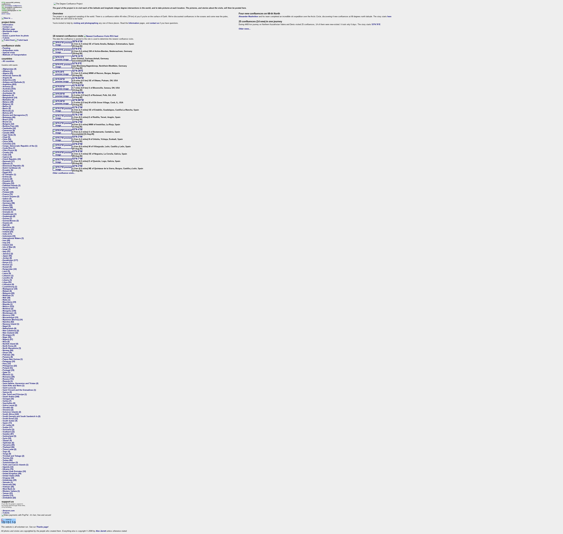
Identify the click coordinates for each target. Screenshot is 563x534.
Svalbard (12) (9, 432)
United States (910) (11, 476)
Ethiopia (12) (8, 183)
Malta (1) (6, 300)
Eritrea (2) (7, 177)
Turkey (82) (7, 460)
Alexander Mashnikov (248, 16)
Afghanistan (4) (9, 69)
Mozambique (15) (10, 317)
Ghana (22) (7, 205)
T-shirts (6, 38)
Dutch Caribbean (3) (12, 168)
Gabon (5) (7, 199)
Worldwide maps (10, 31)
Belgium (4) (8, 104)
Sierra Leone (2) (10, 405)
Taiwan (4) (7, 440)
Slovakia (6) (8, 407)
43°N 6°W (77, 144)
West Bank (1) (9, 489)
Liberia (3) (7, 280)
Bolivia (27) (8, 113)
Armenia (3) (8, 86)
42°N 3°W (77, 166)
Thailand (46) (8, 447)
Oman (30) (7, 353)
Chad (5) (6, 137)
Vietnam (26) (8, 487)
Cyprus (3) (7, 157)
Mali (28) (6, 298)
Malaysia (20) (8, 293)
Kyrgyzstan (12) (10, 269)
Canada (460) (8, 133)
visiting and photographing (85, 23)
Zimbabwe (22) (9, 498)
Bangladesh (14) (10, 97)
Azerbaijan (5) (9, 93)
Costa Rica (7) (9, 148)
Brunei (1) (7, 122)
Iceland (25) (8, 232)
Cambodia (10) (9, 128)
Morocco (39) (8, 315)
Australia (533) (9, 89)
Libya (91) (7, 282)
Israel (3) (6, 249)
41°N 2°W (77, 107)
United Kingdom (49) (12, 473)
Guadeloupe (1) (9, 214)
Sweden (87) (8, 434)
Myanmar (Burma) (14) (13, 320)
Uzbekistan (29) (9, 480)
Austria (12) (8, 91)
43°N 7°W (77, 158)
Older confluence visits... (64, 173)
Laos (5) (6, 271)
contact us (154, 23)
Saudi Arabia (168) (11, 396)
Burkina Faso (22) (10, 126)
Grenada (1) (8, 212)
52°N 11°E (77, 56)
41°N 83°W (78, 85)
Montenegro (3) (9, 313)
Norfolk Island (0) (10, 344)
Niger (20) (7, 337)
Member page (9, 29)
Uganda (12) (8, 467)
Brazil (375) (8, 119)
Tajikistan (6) (8, 443)
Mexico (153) (8, 306)
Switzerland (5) (9, 436)
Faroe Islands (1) (10, 188)
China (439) (8, 141)
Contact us (7, 27)
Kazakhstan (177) (10, 260)
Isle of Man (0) (9, 247)
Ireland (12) (8, 245)
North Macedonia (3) (12, 348)
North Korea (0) (9, 346)
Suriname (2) (8, 429)
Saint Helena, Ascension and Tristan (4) (20, 383)
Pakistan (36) (8, 355)
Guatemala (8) (9, 216)
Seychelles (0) (9, 403)
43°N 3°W (77, 136)
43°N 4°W (77, 129)
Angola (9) (7, 78)
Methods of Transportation (15, 55)
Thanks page (42, 527)
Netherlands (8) (9, 328)
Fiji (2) (5, 190)
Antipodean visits (10, 50)
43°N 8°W (77, 151)
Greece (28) (8, 207)
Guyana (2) (7, 223)
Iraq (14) (6, 243)
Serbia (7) (7, 401)
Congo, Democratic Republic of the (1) (20, 146)
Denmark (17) (9, 161)
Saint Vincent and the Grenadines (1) (19, 390)
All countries (8, 61)
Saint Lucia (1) (9, 388)
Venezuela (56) (9, 484)
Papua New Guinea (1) (13, 359)
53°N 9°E (77, 48)
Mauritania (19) (9, 302)
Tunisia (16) (8, 458)
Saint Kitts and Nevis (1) (13, 385)
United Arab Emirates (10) (14, 471)
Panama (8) (8, 357)
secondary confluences (13, 5)
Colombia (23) (9, 144)
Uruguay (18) (8, 478)
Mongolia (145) (9, 311)
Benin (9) (7, 108)
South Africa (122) (11, 414)
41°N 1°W (77, 114)
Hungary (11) (8, 229)
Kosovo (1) (7, 265)
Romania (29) (9, 377)
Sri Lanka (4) (8, 425)
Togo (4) (6, 451)
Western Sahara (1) (11, 491)
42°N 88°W (78, 100)
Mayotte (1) (7, 304)
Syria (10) (7, 438)
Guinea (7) (7, 218)
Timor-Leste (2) (9, 449)
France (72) (8, 194)
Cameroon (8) (9, 130)
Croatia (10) (8, 152)
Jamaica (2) (8, 254)
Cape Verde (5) (9, 135)
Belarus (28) (8, 102)
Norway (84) (8, 350)
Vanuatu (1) (8, 482)
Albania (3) (7, 71)
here (389, 16)
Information (8, 25)
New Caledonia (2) (11, 331)
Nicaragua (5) (9, 335)
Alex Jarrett (101, 531)
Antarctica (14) (9, 80)
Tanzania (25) (9, 445)
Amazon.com (9, 511)
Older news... (245, 29)
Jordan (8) (7, 258)
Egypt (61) (7, 172)
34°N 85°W (78, 92)
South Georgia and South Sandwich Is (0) (21, 416)
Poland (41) (8, 368)
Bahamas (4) (8, 95)
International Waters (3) (13, 238)
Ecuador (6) (8, 170)
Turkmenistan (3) (10, 462)
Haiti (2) (6, 225)
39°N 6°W (77, 41)
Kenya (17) (7, 262)
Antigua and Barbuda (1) (14, 82)
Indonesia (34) (9, 236)
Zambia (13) (8, 495)
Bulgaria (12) (8, 124)
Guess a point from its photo (16, 36)
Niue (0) (6, 342)
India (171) (7, 234)
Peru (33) (7, 363)
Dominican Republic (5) (13, 166)
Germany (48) (9, 203)
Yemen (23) (8, 493)
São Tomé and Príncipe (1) (15, 394)
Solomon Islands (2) (12, 412)
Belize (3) (7, 106)
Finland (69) (8, 192)
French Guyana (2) (11, 196)
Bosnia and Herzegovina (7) (15, 115)
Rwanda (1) (8, 381)
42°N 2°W (77, 122)
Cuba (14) (7, 155)
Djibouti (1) (8, 163)
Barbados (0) (8, 100)
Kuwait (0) (7, 267)
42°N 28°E (77, 70)
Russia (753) (8, 379)
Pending (6, 48)
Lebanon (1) (8, 276)
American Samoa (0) (12, 75)
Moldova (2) (8, 309)
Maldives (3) (8, 295)
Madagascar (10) (10, 289)
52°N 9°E (77, 63)
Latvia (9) (7, 273)
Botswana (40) (9, 117)
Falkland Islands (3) (11, 185)
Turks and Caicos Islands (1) (15, 465)
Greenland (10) (9, 210)
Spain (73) (7, 423)
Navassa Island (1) (11, 324)
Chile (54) (7, 139)
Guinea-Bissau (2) (11, 221)
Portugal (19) (8, 370)
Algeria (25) (8, 73)
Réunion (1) (8, 374)
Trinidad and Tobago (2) (13, 456)
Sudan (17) (7, 427)
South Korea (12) (10, 418)
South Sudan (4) (10, 421)
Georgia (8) (8, 201)
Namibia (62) (8, 322)
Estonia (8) (7, 179)
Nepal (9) (7, 326)
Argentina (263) (9, 84)
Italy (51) (6, 251)
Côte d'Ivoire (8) (10, 150)
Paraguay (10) (9, 361)
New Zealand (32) (10, 333)
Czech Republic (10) (12, 159)
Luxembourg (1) (10, 287)
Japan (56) (7, 256)
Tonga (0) (7, 454)
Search (6, 33)
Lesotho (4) (8, 278)
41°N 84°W (78, 78)
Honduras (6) (8, 227)
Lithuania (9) (8, 284)
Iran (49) (6, 240)
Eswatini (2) (8, 181)
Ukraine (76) (8, 469)
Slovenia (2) (8, 410)
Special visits (9, 52)
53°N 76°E (376, 24)
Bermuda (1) (8, 111)
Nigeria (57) (8, 339)
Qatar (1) (6, 372)
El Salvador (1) (9, 174)
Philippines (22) (10, 366)
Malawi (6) (7, 291)
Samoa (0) (7, 392)
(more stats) (6, 14)
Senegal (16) (8, 399)
